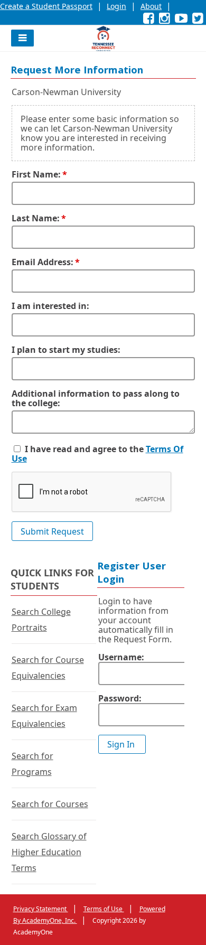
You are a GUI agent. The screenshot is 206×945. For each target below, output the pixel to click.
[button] (22, 38)
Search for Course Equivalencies (48, 667)
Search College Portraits (41, 619)
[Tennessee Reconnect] (103, 38)
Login (116, 6)
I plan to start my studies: (66, 349)
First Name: (36, 174)
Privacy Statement (40, 908)
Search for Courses (50, 804)
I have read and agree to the (84, 449)
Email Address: (42, 262)
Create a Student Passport (46, 6)
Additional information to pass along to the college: (96, 398)
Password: (120, 698)
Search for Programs (32, 764)
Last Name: (36, 218)
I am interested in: (50, 306)
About (151, 6)
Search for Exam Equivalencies (44, 715)
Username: (121, 657)
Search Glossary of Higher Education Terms (49, 852)
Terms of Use (103, 908)
